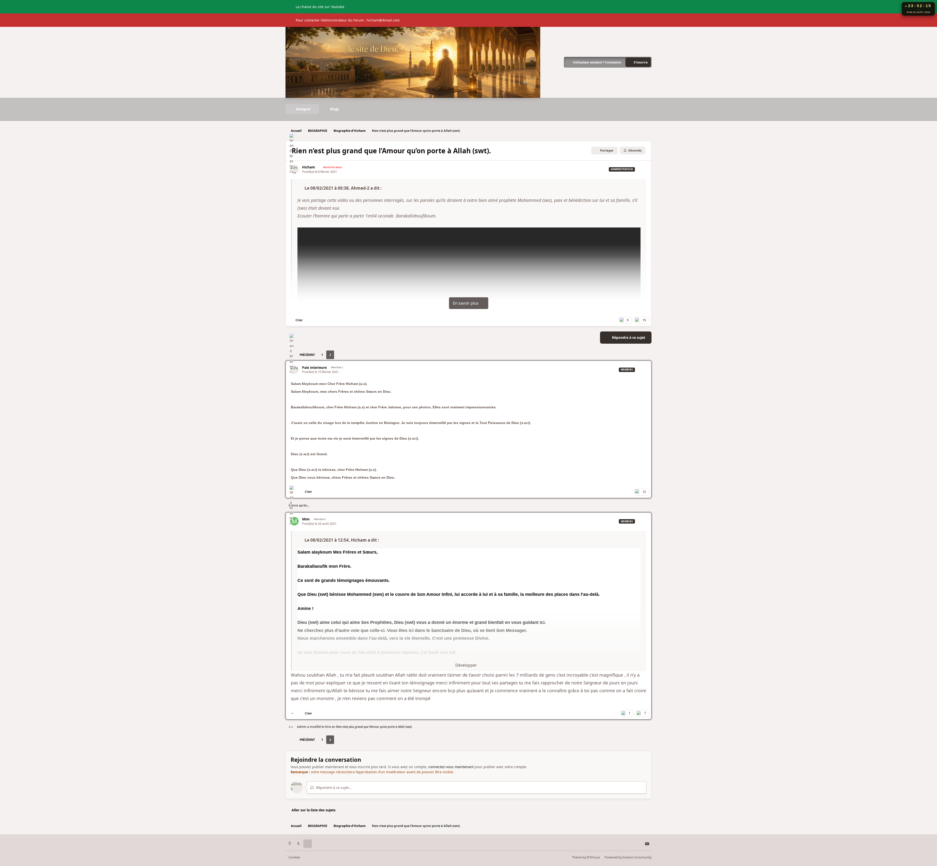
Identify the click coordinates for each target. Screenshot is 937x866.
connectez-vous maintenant (451, 766)
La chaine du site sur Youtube (320, 6)
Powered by (628, 857)
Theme (577, 857)
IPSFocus (593, 857)
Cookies (294, 857)
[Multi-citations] (292, 713)
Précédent (307, 355)
